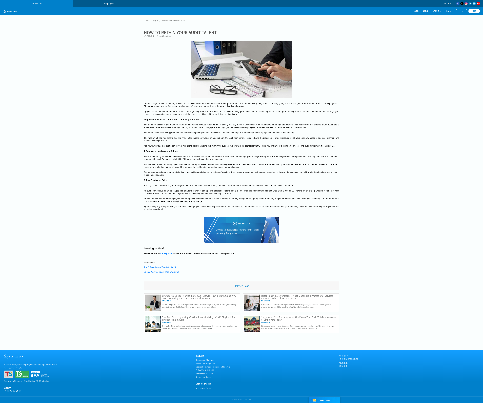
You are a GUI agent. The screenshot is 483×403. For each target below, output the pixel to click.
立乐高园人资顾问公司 (205, 370)
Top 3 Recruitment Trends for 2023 (160, 267)
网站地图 (343, 366)
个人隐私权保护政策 (348, 359)
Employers (109, 3)
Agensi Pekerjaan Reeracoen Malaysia (213, 366)
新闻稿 (416, 11)
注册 (474, 11)
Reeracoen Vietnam (205, 373)
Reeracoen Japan (203, 377)
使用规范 (343, 362)
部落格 (425, 11)
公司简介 (343, 355)
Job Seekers (36, 3)
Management (149, 36)
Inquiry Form (166, 253)
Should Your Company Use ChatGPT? (161, 272)
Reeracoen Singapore (205, 363)
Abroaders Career (204, 388)
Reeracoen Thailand (205, 360)
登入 (461, 11)
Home (147, 20)
